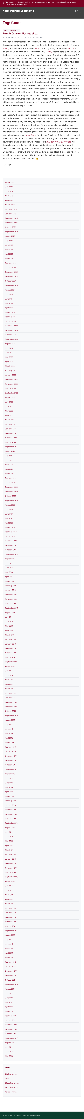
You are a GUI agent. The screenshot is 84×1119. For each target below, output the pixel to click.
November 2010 (11, 1029)
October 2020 (10, 496)
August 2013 (10, 881)
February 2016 (10, 747)
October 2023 (10, 335)
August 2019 (10, 559)
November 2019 (11, 545)
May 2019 (9, 572)
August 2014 (10, 828)
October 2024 (10, 281)
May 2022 (9, 411)
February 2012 (10, 962)
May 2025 (9, 249)
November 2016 (11, 707)
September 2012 (11, 931)
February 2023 (11, 370)
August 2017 (10, 666)
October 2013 (10, 872)
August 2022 (10, 397)
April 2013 (9, 899)
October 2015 (10, 765)
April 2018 (9, 630)
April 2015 (9, 792)
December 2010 (11, 1025)
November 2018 (11, 599)
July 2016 (8, 725)
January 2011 (10, 1020)
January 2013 (10, 913)
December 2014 (11, 810)
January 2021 (10, 482)
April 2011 (9, 1007)
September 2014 (11, 823)
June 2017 (9, 675)
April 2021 (9, 469)
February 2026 (11, 209)
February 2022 (11, 424)
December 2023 (11, 326)
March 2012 (9, 958)
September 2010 (11, 1038)
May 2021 (9, 465)
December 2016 (11, 702)
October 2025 (10, 227)
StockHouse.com (11, 1087)
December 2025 (11, 218)
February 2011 (10, 1016)
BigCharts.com (11, 1074)
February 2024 (11, 317)
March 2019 (9, 581)
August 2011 (10, 989)
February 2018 (10, 639)
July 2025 (9, 241)
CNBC (7, 1078)
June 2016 (9, 729)
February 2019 (10, 586)
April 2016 (9, 738)
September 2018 (11, 608)
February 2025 (11, 263)
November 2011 (11, 975)
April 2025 (9, 254)
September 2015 (11, 769)
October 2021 (10, 442)
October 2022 (10, 388)
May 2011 (8, 1002)
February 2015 (10, 801)
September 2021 (11, 447)
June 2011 (9, 998)
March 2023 (10, 366)
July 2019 (8, 563)
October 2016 (10, 711)
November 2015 (11, 760)
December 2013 (11, 863)
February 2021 (10, 478)
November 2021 (11, 438)
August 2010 (10, 1043)
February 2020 (11, 532)
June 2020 (9, 514)
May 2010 (9, 1056)
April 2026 (9, 200)
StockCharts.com (12, 1083)
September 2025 (11, 232)
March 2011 (9, 1011)
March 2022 (10, 420)
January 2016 (10, 751)
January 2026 (10, 214)
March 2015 (9, 796)
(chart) (37, 48)
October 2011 (10, 980)
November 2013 (11, 868)
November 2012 (11, 922)
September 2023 (11, 339)
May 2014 (9, 841)
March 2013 (9, 904)
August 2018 (10, 613)
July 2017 (8, 671)
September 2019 (11, 554)
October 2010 (10, 1034)
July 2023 (9, 348)
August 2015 (10, 774)
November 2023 (11, 330)
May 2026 (9, 196)
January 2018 (10, 644)
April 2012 (9, 953)
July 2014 (9, 832)
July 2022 (9, 402)
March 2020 (10, 527)
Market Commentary (11, 30)
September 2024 (11, 285)
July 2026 (9, 187)
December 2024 (11, 272)
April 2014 (9, 846)
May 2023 (9, 357)
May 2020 (9, 518)
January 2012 (10, 966)
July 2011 (8, 993)
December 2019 (11, 541)
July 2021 (8, 456)
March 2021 (9, 474)
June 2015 (9, 783)
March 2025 (10, 258)
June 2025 (9, 245)
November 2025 (11, 223)
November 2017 (11, 653)
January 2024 (10, 321)
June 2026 (9, 191)
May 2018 (9, 626)
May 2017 (9, 680)
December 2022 (11, 379)
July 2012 (8, 940)
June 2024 (9, 299)
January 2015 (10, 805)
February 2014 (10, 854)
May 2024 (9, 303)
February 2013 (10, 908)
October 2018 (10, 604)
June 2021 (9, 460)
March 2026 (10, 205)
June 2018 (9, 621)
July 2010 (8, 1047)
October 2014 (10, 819)
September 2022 (11, 393)
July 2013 (9, 886)
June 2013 (9, 890)
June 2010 (9, 1052)
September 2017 (11, 662)
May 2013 (9, 895)
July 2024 (9, 294)
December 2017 (11, 648)
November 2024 (11, 276)
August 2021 (10, 451)
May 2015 (9, 787)
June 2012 (9, 944)
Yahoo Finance (11, 1092)
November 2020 (11, 491)
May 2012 (9, 949)
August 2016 (10, 720)
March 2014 (9, 850)
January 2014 (10, 859)
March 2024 (10, 312)
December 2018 (11, 595)
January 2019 (10, 590)
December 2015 (11, 756)
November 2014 (11, 814)
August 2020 (10, 505)
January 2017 (10, 698)
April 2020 (9, 523)
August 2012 (10, 935)
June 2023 (9, 353)
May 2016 (9, 733)
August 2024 (10, 290)
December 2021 (11, 433)
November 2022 (11, 384)
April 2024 (9, 308)
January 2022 (10, 429)
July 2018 (8, 617)
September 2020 (11, 500)
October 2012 (10, 926)
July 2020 (9, 509)
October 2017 (10, 657)
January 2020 (10, 536)
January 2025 (10, 267)
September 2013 (11, 877)
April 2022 (9, 415)
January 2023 (10, 375)
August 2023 (10, 344)
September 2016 (11, 716)
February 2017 (10, 693)
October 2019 (10, 550)
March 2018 (9, 635)
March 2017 (9, 689)
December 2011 (11, 971)
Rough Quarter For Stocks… (20, 33)
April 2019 (9, 577)
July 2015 (8, 778)
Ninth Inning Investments (18, 10)
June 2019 (9, 568)
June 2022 (9, 406)
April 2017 (9, 684)
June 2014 (9, 837)
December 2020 (11, 487)
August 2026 (10, 182)
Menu (78, 11)
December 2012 (11, 917)
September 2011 (11, 984)
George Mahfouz (11, 37)
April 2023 (9, 361)
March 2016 (9, 742)
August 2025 (10, 236)
